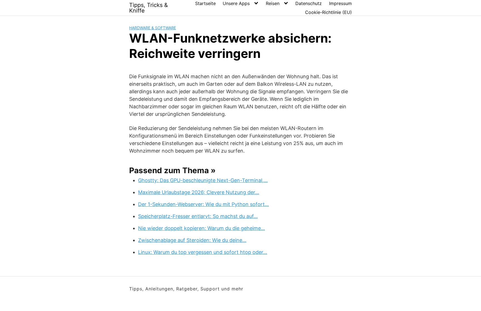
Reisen (272, 3)
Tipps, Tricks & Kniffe (148, 7)
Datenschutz (308, 3)
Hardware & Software (152, 27)
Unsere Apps (236, 3)
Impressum (340, 3)
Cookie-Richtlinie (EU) (328, 12)
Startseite (205, 3)
